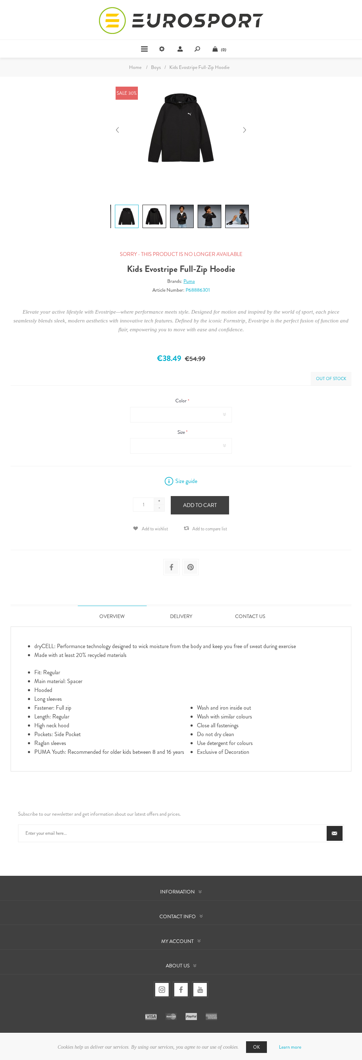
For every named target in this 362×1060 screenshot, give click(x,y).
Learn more (290, 1046)
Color (181, 400)
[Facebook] (181, 989)
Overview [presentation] (112, 616)
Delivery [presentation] (181, 616)
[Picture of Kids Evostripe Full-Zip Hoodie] (127, 204)
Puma (189, 281)
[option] (126, 205)
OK (256, 1047)
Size (181, 432)
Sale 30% (127, 93)
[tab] (112, 616)
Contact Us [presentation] (250, 616)
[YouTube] (200, 989)
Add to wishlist (155, 528)
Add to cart (200, 505)
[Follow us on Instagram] (162, 989)
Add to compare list (209, 528)
